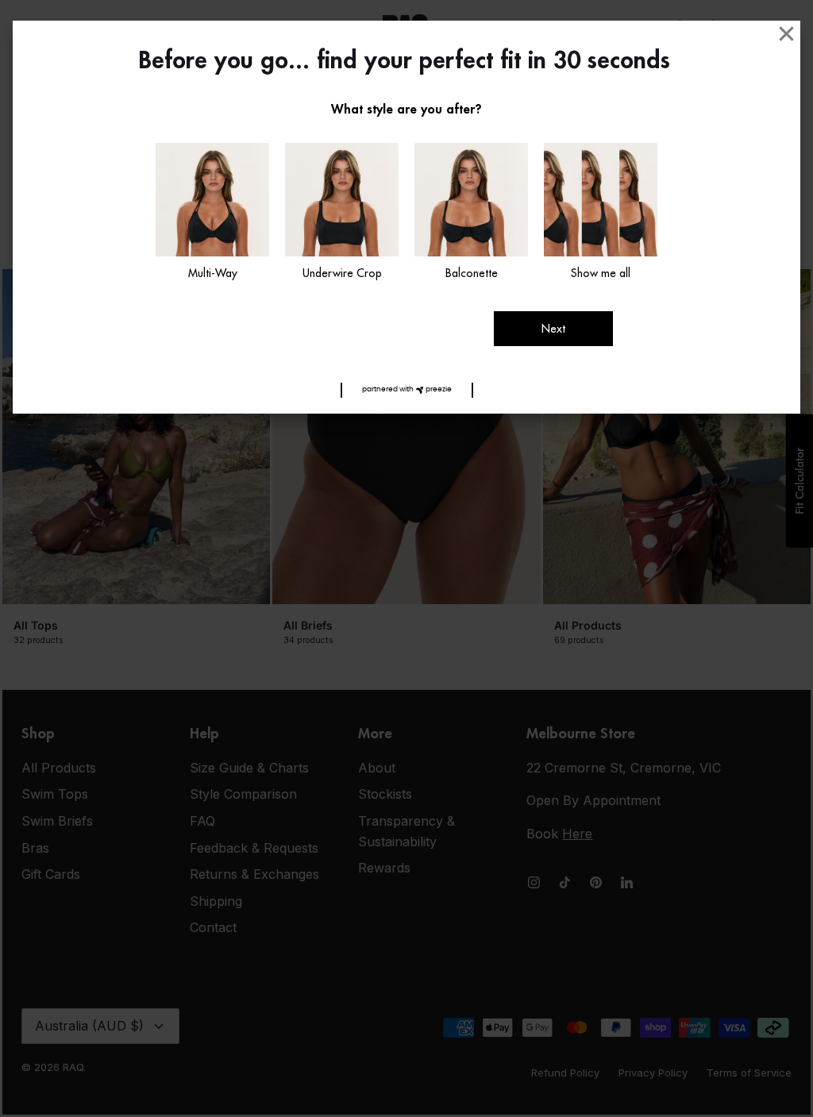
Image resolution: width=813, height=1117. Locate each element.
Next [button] (553, 329)
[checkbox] (212, 212)
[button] (407, 390)
